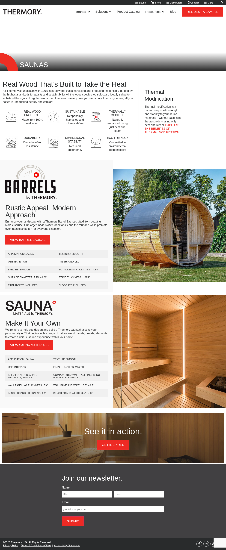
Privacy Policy (10, 545)
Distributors (176, 2)
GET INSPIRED (113, 445)
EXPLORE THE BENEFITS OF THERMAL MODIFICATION (162, 128)
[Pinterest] (213, 544)
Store (158, 2)
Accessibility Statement (67, 545)
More (210, 2)
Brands (81, 12)
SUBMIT (73, 521)
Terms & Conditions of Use (36, 545)
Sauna (142, 2)
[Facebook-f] (199, 544)
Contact (194, 2)
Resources (152, 12)
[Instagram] (206, 544)
